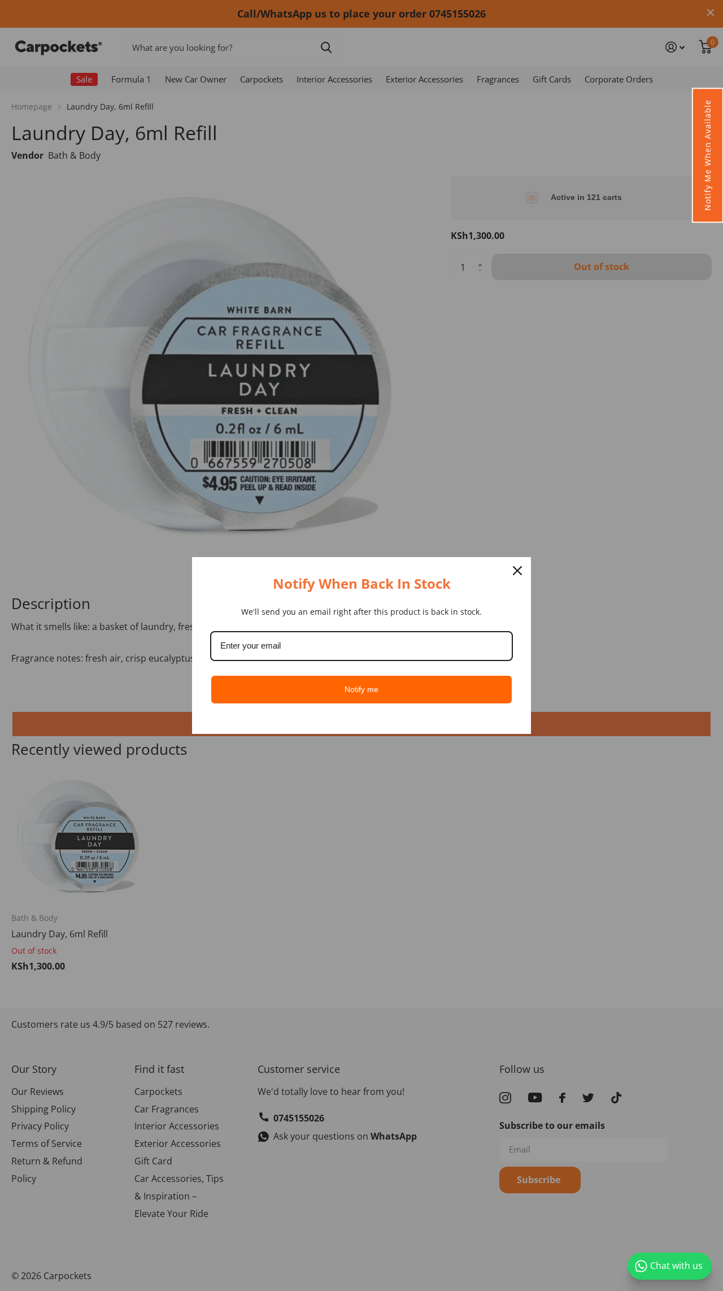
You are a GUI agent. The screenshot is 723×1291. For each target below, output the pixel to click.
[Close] (517, 570)
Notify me (361, 689)
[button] (707, 155)
